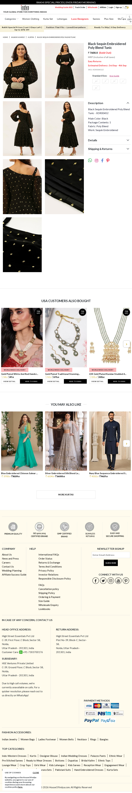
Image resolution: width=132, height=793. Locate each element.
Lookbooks (44, 609)
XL (96, 88)
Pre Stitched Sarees (12, 760)
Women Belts (66, 739)
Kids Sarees (74, 765)
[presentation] (6, 344)
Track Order (80, 7)
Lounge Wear (9, 765)
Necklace (82, 739)
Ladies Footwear (47, 739)
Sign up (119, 7)
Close (36, 772)
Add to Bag (31, 381)
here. (20, 787)
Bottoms (59, 760)
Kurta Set (48, 19)
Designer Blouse (49, 755)
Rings (93, 739)
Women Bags (28, 739)
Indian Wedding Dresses (74, 755)
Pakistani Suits (63, 769)
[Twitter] (103, 580)
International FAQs (48, 554)
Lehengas (62, 19)
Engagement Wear (114, 765)
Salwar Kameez (18, 37)
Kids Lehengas (57, 765)
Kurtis (33, 755)
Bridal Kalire (88, 760)
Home (5, 37)
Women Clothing (30, 19)
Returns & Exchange (49, 562)
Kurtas (31, 37)
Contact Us (8, 566)
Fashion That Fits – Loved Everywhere (66, 27)
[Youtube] (118, 580)
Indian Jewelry (9, 739)
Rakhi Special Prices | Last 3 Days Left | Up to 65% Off (22, 28)
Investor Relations (48, 574)
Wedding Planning (12, 570)
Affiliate (103, 7)
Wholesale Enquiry (48, 605)
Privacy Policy (46, 570)
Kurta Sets (112, 769)
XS (96, 81)
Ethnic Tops (104, 760)
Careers (6, 562)
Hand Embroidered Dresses (88, 769)
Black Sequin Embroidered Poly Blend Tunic (56, 37)
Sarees (96, 19)
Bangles (104, 739)
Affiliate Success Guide (14, 574)
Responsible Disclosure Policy (54, 578)
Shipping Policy (46, 593)
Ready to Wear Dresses (39, 760)
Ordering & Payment (49, 597)
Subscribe (110, 563)
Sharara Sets (45, 769)
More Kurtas (66, 494)
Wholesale (92, 7)
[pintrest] (126, 580)
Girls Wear (40, 765)
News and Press (10, 558)
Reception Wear (92, 765)
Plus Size (108, 19)
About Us (7, 554)
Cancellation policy (48, 589)
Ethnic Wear (115, 755)
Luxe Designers (80, 19)
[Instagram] (111, 580)
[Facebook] (95, 580)
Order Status (45, 558)
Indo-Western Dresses (14, 755)
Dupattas (73, 760)
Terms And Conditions (50, 566)
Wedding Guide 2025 (63, 7)
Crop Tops (25, 765)
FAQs (41, 584)
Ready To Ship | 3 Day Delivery (110, 27)
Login (111, 7)
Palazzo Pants (98, 755)
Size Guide (114, 76)
